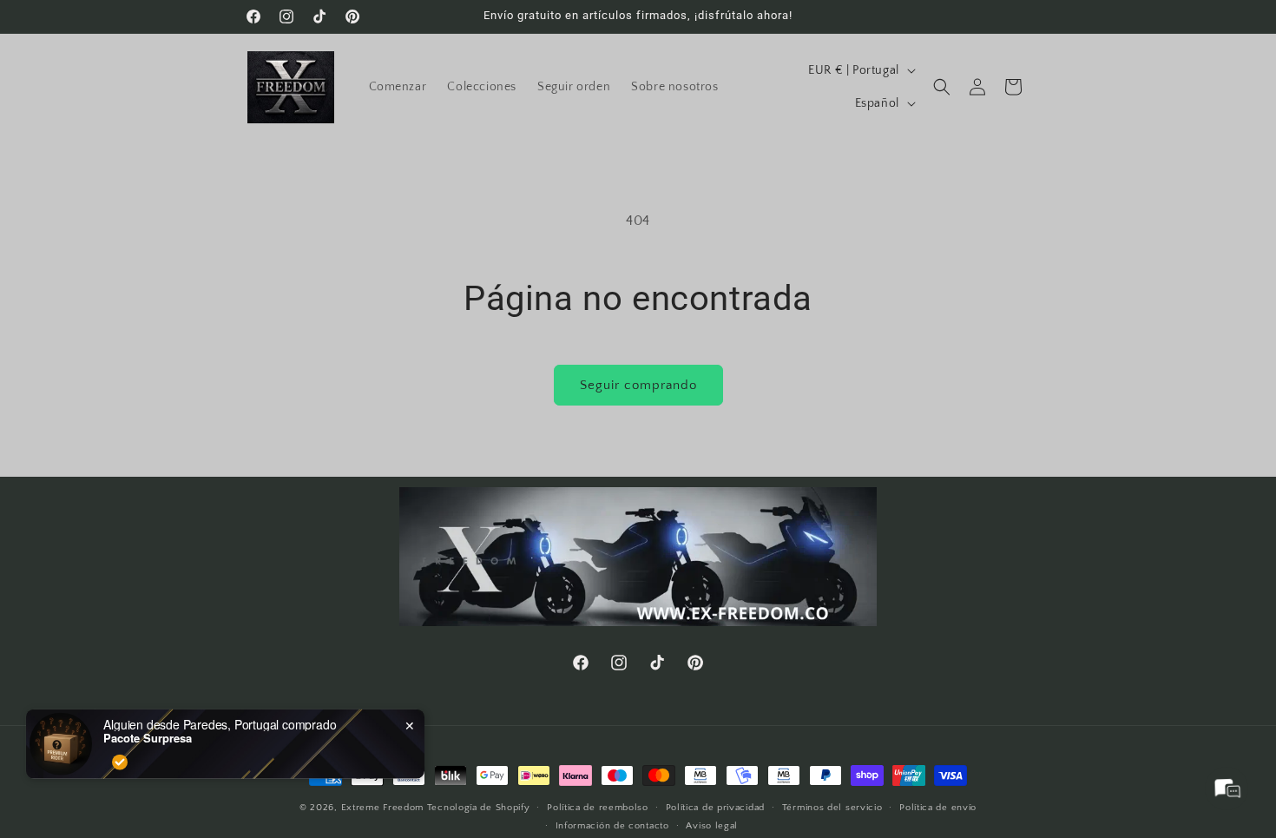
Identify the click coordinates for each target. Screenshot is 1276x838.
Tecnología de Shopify (478, 807)
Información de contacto (612, 826)
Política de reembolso (597, 807)
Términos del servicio (832, 807)
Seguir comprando (638, 385)
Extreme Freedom (382, 807)
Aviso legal (712, 826)
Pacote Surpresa (147, 724)
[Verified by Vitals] (120, 748)
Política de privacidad (715, 807)
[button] (942, 87)
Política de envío (938, 807)
